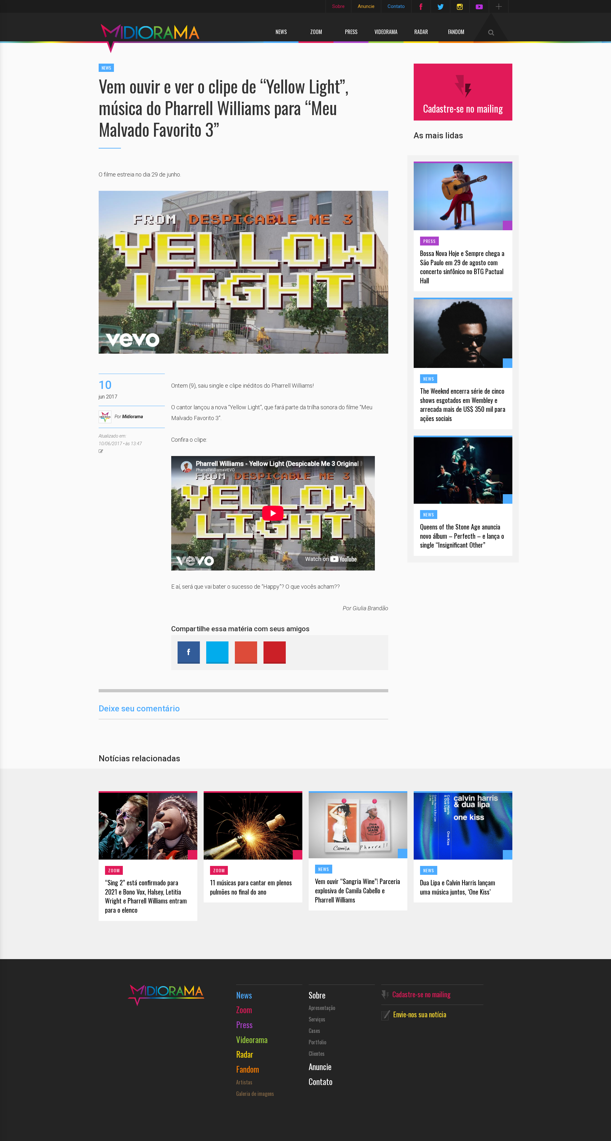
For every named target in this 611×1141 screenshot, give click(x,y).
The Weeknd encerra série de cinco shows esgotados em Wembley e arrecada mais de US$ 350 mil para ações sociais (462, 404)
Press (351, 32)
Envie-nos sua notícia (419, 1014)
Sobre (338, 6)
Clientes (317, 1053)
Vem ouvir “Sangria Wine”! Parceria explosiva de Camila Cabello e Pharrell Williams (357, 890)
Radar (421, 32)
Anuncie (366, 6)
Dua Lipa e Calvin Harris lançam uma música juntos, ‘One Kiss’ (457, 887)
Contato (396, 6)
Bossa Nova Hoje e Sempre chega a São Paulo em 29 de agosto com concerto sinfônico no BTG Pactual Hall (462, 267)
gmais (246, 652)
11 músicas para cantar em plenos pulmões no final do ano (251, 887)
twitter (217, 652)
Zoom (316, 32)
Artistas (244, 1082)
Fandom (456, 32)
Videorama (386, 32)
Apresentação (322, 1008)
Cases (314, 1030)
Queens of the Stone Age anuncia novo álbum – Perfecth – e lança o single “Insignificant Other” (462, 536)
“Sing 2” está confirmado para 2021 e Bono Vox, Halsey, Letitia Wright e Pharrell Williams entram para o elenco (146, 896)
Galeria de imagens (255, 1093)
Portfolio (317, 1042)
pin (274, 652)
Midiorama (132, 416)
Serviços (317, 1019)
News (281, 32)
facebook (189, 652)
